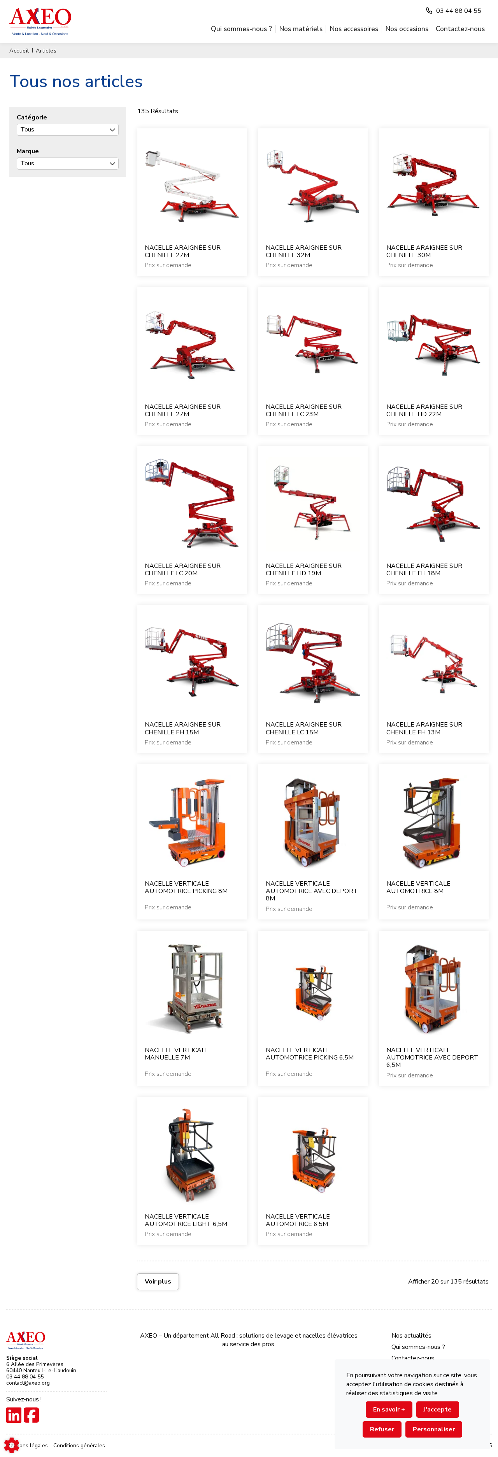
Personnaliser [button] (434, 1429)
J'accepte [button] (438, 1409)
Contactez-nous (460, 28)
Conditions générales (79, 1445)
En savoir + (389, 1409)
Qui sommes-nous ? (241, 28)
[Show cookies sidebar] (11, 1445)
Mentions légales (27, 1445)
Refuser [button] (382, 1429)
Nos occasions (407, 28)
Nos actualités (411, 1335)
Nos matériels (301, 28)
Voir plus (158, 1281)
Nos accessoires (354, 28)
